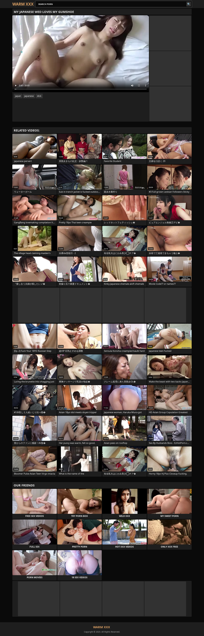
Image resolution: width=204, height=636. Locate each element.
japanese (29, 95)
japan (18, 95)
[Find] (188, 4)
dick (39, 95)
